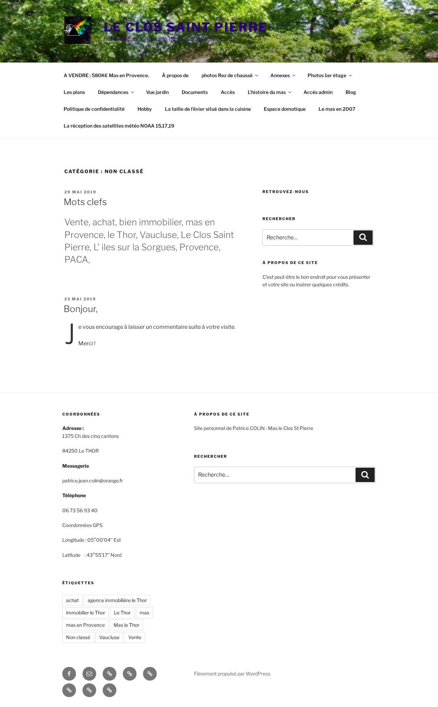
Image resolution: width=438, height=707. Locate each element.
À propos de (175, 75)
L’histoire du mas (267, 92)
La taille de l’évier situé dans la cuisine (208, 109)
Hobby (145, 109)
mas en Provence (85, 625)
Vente (134, 637)
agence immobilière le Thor (117, 600)
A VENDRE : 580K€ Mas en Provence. (106, 75)
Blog (351, 92)
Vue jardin (157, 92)
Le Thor (122, 612)
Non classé (78, 637)
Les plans (74, 92)
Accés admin (318, 92)
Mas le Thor (126, 625)
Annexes (280, 75)
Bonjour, (81, 308)
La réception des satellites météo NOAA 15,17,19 (119, 126)
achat (72, 600)
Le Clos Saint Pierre (186, 27)
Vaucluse (109, 637)
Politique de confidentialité (94, 109)
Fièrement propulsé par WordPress (232, 673)
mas (144, 612)
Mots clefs (85, 201)
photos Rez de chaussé (227, 75)
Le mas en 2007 (337, 109)
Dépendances (113, 92)
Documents (195, 92)
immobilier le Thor (85, 612)
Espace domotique (285, 109)
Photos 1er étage (327, 75)
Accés (228, 92)
